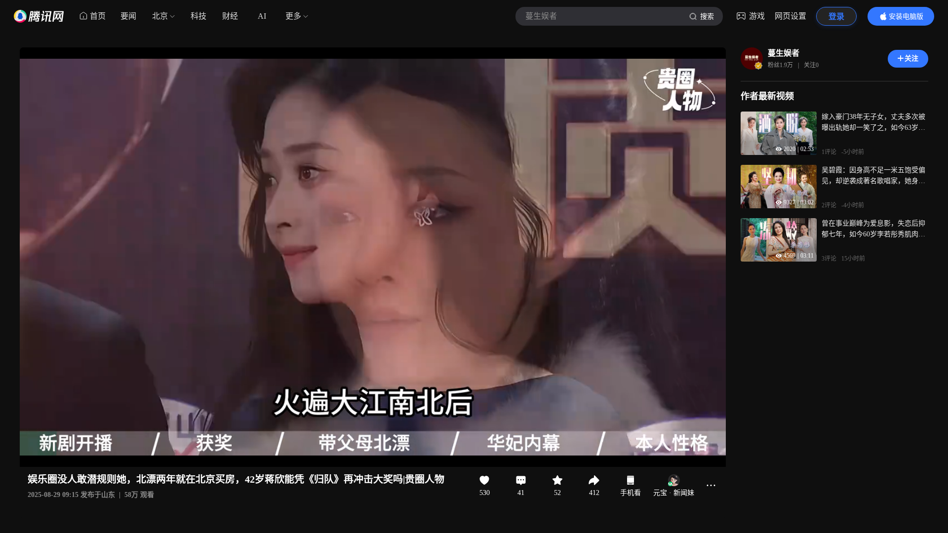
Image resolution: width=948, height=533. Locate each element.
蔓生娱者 (783, 53)
